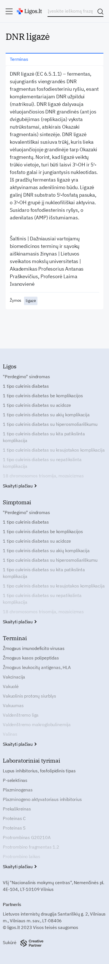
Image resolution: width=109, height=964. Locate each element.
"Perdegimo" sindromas (26, 376)
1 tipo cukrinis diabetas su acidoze (37, 405)
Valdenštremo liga (21, 715)
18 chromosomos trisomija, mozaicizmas (43, 475)
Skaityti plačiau (18, 486)
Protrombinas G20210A (27, 837)
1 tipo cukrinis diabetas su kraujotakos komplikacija (54, 450)
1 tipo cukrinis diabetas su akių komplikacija (46, 414)
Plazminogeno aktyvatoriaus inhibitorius (42, 799)
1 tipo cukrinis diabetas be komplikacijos (43, 395)
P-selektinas (15, 780)
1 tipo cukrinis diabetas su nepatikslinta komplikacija (42, 463)
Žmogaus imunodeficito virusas (33, 648)
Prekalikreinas (17, 809)
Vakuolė (11, 686)
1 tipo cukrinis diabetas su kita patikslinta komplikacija (44, 437)
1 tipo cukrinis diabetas (26, 386)
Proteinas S (14, 828)
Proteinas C (14, 818)
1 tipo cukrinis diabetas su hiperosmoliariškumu (50, 424)
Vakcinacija (14, 677)
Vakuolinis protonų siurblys (29, 696)
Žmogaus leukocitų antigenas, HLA (37, 667)
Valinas (10, 734)
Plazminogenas (18, 790)
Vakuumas (13, 705)
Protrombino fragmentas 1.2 (31, 847)
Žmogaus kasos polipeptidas (31, 658)
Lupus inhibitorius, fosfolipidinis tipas (39, 770)
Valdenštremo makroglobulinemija (37, 724)
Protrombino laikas (21, 856)
